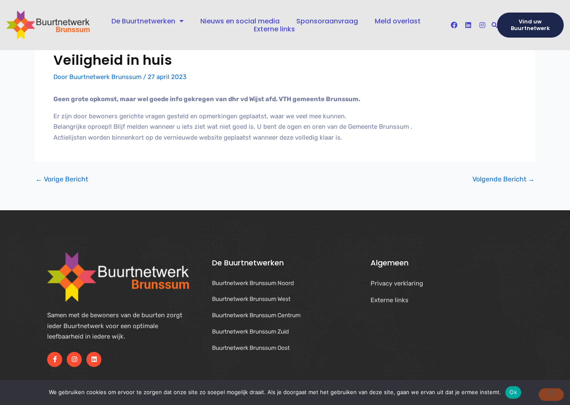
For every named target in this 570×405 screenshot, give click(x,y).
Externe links (274, 29)
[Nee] (551, 394)
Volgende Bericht (503, 179)
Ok (513, 392)
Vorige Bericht (61, 179)
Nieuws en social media (240, 21)
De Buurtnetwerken (143, 21)
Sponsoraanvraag (327, 21)
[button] (494, 25)
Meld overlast (398, 21)
